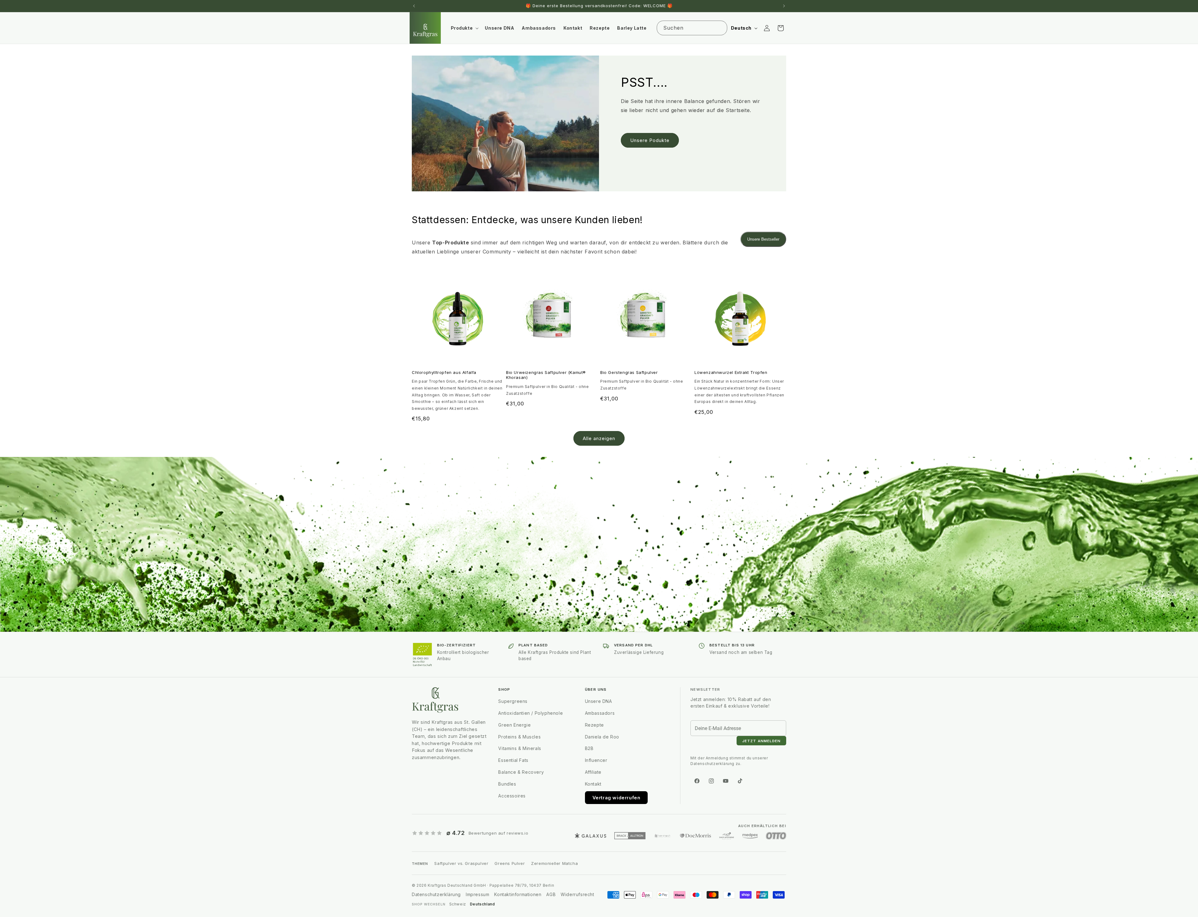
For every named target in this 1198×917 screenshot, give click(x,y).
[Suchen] (720, 28)
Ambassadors (600, 713)
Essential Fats (513, 760)
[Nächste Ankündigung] (784, 6)
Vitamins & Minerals (519, 748)
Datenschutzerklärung (436, 894)
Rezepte (594, 725)
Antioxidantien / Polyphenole (530, 713)
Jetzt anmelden (761, 741)
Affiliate (593, 772)
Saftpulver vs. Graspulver (461, 863)
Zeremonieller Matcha (554, 863)
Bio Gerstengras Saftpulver (629, 372)
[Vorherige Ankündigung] (414, 6)
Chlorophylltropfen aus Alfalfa (444, 372)
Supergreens (513, 701)
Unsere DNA (598, 701)
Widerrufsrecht (577, 894)
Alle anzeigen (599, 438)
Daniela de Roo (602, 736)
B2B (589, 748)
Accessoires (512, 795)
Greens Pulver (509, 863)
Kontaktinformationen (517, 894)
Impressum (477, 894)
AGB (551, 894)
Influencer (596, 760)
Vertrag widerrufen (616, 798)
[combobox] (692, 28)
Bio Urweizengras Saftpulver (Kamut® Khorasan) (546, 375)
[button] (464, 28)
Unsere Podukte (650, 140)
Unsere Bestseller (763, 239)
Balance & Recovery (521, 772)
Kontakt (593, 784)
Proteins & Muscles (520, 736)
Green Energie (514, 725)
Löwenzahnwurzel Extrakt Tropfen (730, 372)
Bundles (507, 784)
